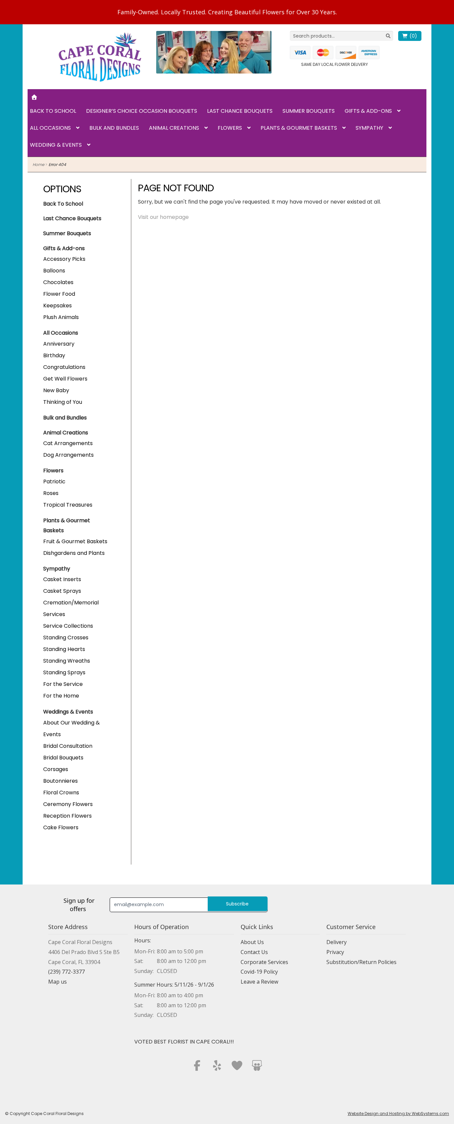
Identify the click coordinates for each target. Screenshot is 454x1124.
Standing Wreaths (66, 661)
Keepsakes (57, 305)
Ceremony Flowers (68, 804)
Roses (50, 493)
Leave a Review (259, 981)
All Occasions (50, 128)
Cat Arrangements (68, 443)
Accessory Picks (64, 259)
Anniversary (58, 344)
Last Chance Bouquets (240, 111)
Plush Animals (61, 317)
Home (38, 164)
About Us (252, 942)
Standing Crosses (65, 637)
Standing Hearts (64, 649)
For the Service (63, 684)
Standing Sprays (64, 672)
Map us (57, 981)
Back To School (63, 204)
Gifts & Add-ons (368, 111)
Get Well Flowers (65, 379)
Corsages (55, 769)
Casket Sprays (62, 591)
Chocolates (58, 282)
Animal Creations (174, 128)
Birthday (54, 355)
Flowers (230, 128)
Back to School (53, 111)
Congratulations (64, 367)
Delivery (336, 942)
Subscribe (237, 903)
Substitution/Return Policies (361, 962)
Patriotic (54, 481)
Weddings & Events (68, 712)
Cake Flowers (60, 827)
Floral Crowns (61, 792)
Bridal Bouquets (63, 757)
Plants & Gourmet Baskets (299, 128)
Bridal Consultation (67, 746)
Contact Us (254, 952)
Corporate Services (264, 962)
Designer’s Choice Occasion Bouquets (141, 111)
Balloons (54, 270)
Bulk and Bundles (114, 128)
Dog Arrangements (68, 455)
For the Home (61, 696)
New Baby (56, 390)
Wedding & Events (56, 145)
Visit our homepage (163, 217)
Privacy (335, 952)
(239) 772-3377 (66, 971)
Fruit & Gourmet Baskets (75, 541)
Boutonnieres (60, 781)
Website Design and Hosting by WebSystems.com (398, 1113)
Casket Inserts (62, 579)
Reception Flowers (67, 816)
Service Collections (68, 626)
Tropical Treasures (67, 505)
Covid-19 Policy (259, 971)
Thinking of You (62, 402)
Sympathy (369, 128)
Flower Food (59, 294)
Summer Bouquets (309, 111)
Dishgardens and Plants (74, 553)
